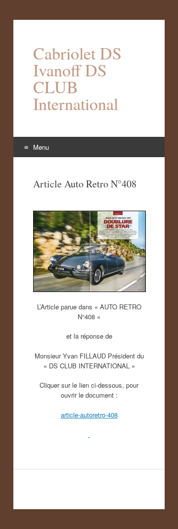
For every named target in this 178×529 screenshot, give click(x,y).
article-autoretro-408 (89, 414)
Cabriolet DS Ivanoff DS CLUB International (77, 78)
